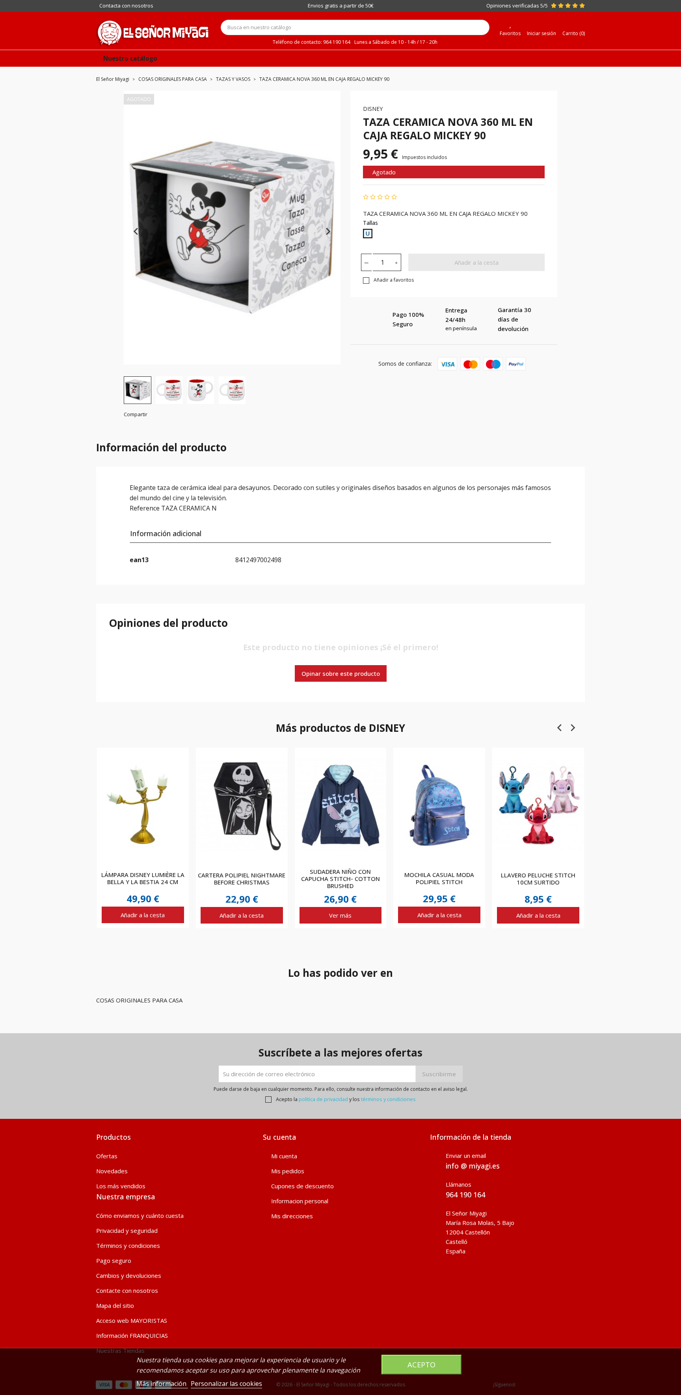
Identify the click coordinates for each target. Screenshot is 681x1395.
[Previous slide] (136, 231)
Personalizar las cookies (226, 1383)
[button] (137, 390)
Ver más (340, 915)
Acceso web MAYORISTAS (131, 1320)
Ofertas (106, 1156)
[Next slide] (328, 231)
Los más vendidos (120, 1186)
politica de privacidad (323, 1099)
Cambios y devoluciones (128, 1275)
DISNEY (373, 108)
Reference (145, 508)
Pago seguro (113, 1260)
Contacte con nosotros (127, 1290)
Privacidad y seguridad (127, 1230)
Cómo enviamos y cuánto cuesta (140, 1215)
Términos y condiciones (128, 1245)
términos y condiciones (388, 1099)
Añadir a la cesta (476, 262)
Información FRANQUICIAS (132, 1335)
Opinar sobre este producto (340, 673)
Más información (162, 1383)
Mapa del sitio (115, 1305)
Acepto (421, 1364)
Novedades (112, 1171)
